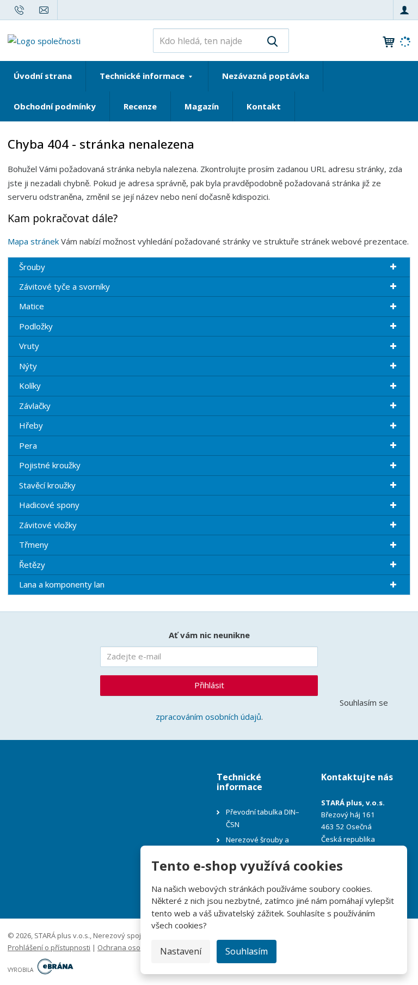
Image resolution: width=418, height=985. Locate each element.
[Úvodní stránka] (44, 39)
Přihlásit (209, 685)
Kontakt (264, 106)
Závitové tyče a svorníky (64, 286)
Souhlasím (246, 951)
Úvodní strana (43, 75)
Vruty (29, 345)
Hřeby (31, 425)
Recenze (140, 106)
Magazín (202, 106)
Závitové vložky (48, 524)
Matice (31, 306)
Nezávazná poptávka (265, 75)
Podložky (36, 326)
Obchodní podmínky (55, 106)
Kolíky (30, 385)
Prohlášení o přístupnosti (49, 947)
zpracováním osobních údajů (208, 716)
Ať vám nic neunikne (209, 634)
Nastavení (180, 951)
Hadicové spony (49, 504)
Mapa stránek (33, 241)
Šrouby (32, 266)
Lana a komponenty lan (61, 584)
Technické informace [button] (143, 75)
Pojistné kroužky (50, 465)
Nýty (28, 365)
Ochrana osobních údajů (138, 947)
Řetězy (32, 564)
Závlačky (35, 405)
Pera (28, 445)
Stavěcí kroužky (47, 485)
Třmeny (33, 544)
